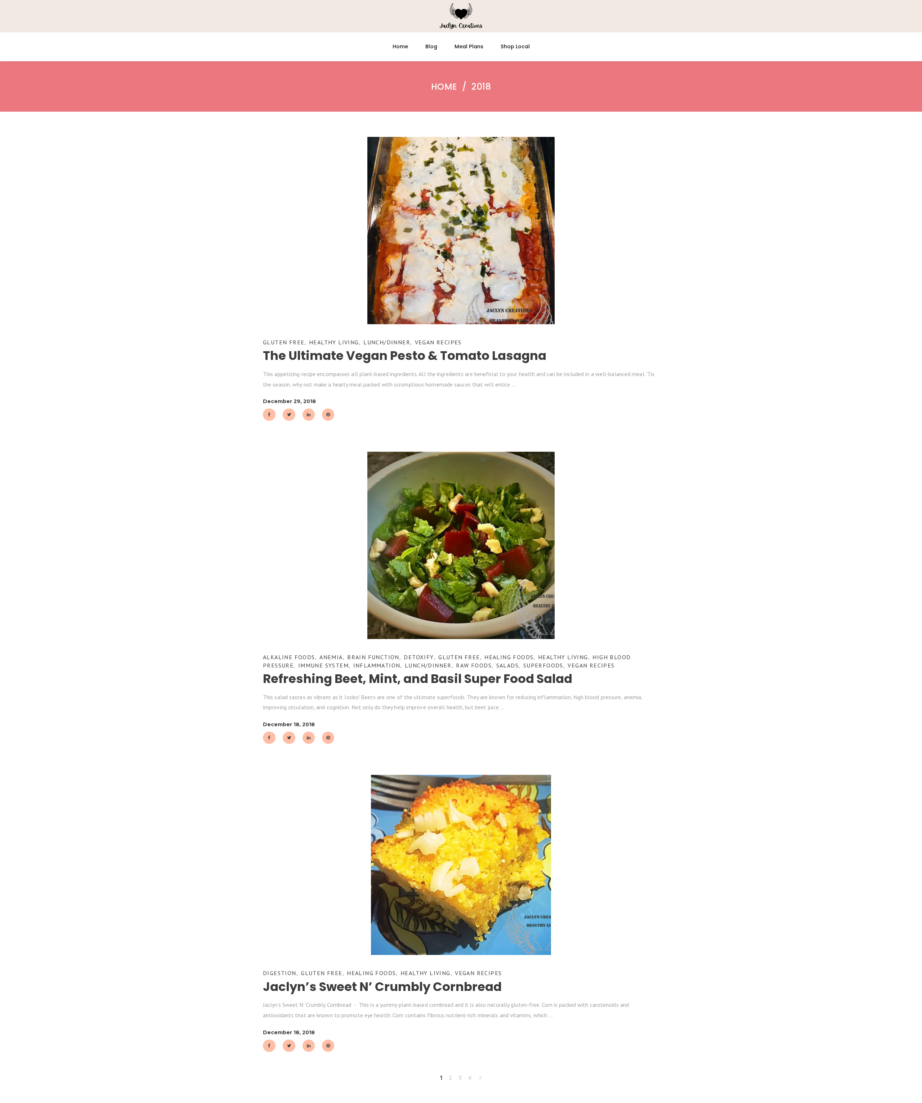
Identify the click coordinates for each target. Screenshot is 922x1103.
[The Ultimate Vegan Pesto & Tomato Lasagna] (461, 230)
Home (444, 86)
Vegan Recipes (438, 342)
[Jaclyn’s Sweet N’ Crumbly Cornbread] (461, 865)
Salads (507, 665)
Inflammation (376, 665)
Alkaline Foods (289, 657)
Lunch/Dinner (386, 342)
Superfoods (543, 665)
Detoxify (419, 657)
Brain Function (373, 657)
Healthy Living (334, 342)
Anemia (331, 657)
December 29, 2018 (289, 401)
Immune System (323, 665)
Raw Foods (474, 665)
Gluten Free (283, 342)
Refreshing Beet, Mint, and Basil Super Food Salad (417, 678)
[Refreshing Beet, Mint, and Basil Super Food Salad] (461, 545)
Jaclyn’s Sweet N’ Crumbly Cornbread (382, 986)
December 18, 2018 (289, 724)
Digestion (279, 973)
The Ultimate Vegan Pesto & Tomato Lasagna (404, 355)
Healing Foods (508, 657)
